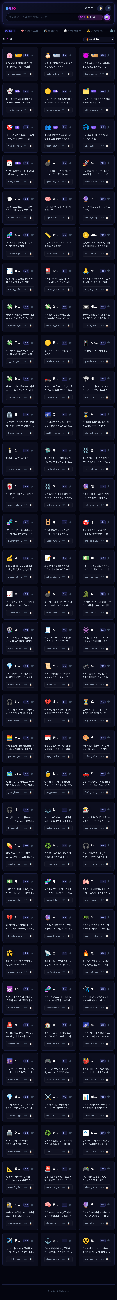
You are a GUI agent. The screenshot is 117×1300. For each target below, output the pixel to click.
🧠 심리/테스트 (29, 30)
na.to (11, 8)
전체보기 (10, 30)
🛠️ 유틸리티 (51, 30)
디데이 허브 (95, 17)
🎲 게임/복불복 (72, 30)
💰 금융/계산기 (96, 30)
